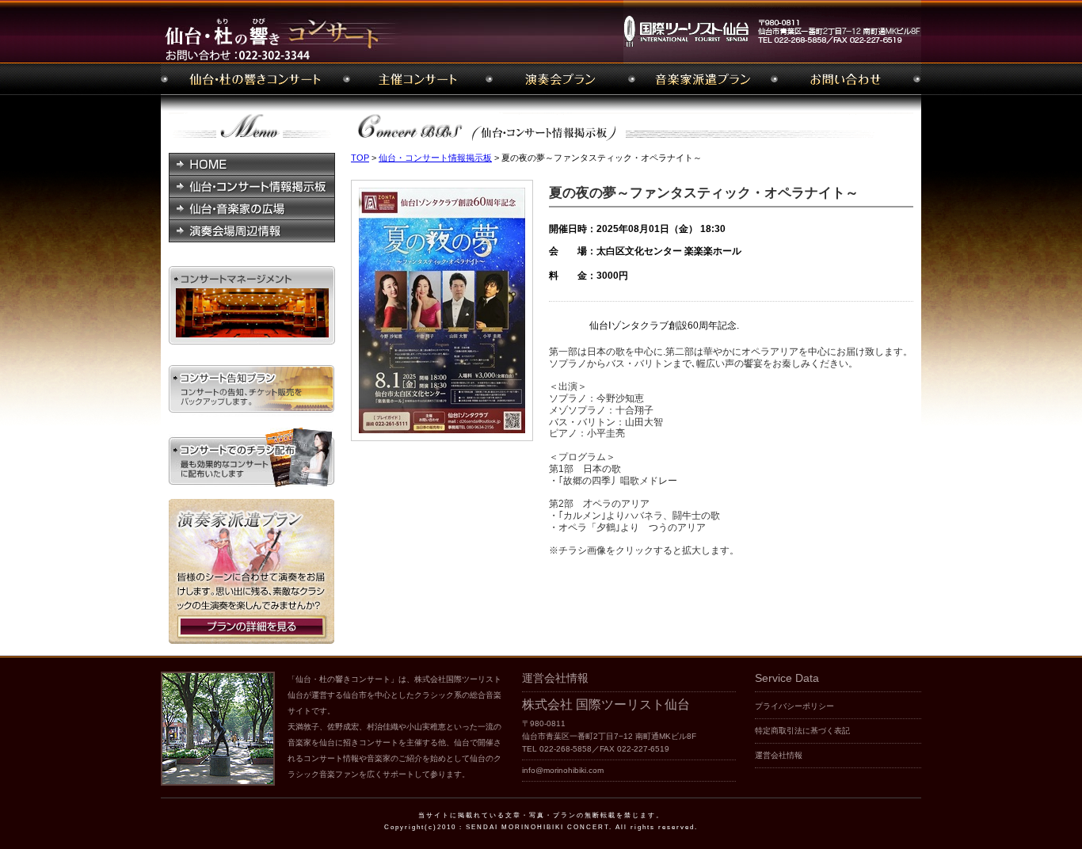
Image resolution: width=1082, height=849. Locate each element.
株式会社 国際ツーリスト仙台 (606, 704)
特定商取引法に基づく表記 (802, 730)
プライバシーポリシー (794, 706)
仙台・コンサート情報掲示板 (435, 157)
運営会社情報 (778, 755)
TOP (360, 157)
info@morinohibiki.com (563, 770)
